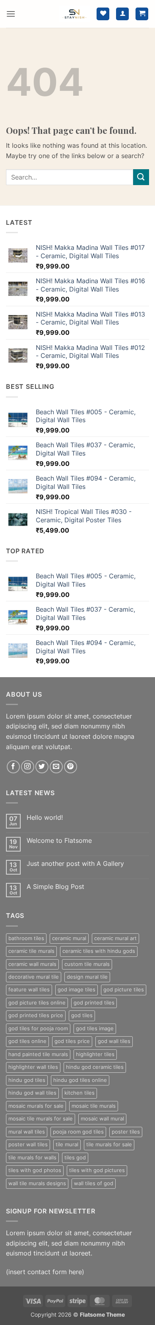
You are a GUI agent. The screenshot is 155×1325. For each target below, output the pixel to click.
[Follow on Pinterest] (70, 766)
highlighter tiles (95, 1054)
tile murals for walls (32, 1158)
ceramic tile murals (31, 951)
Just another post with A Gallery (75, 863)
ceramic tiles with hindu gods (98, 951)
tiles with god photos (34, 1170)
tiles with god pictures (97, 1170)
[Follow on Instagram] (27, 766)
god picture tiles (123, 990)
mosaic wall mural (102, 1119)
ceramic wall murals (32, 964)
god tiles (82, 1015)
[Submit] (141, 177)
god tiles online (27, 1041)
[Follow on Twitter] (41, 766)
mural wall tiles (26, 1132)
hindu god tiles (26, 1080)
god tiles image (95, 1028)
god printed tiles (94, 1003)
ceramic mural (69, 938)
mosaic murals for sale (36, 1106)
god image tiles (76, 990)
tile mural (67, 1144)
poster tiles (126, 1132)
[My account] (122, 14)
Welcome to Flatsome (59, 840)
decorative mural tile (33, 977)
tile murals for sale (109, 1144)
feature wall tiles (29, 990)
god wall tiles (114, 1041)
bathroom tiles (26, 938)
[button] (10, 13)
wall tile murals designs (37, 1183)
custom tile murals (87, 964)
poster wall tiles (28, 1144)
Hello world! (45, 817)
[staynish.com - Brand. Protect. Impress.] (74, 14)
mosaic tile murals (94, 1106)
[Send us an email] (56, 766)
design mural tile (87, 977)
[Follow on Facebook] (13, 766)
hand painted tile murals (38, 1054)
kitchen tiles (79, 1093)
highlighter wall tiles (33, 1067)
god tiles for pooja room (38, 1028)
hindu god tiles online (80, 1080)
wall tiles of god (93, 1183)
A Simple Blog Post (55, 886)
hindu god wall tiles (32, 1093)
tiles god (75, 1158)
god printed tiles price (35, 1015)
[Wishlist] (103, 14)
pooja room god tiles (78, 1132)
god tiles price (72, 1041)
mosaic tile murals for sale (40, 1119)
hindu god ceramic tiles (95, 1067)
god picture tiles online (37, 1003)
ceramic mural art (115, 938)
